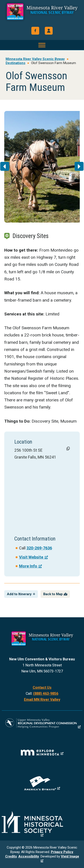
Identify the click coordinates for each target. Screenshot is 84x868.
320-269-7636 (39, 548)
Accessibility (28, 856)
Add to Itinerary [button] (19, 594)
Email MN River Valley (42, 699)
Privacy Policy (62, 852)
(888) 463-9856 (45, 693)
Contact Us (42, 687)
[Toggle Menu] (41, 45)
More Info (28, 566)
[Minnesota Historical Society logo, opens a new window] (42, 824)
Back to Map (53, 594)
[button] (49, 31)
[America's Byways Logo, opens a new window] (42, 783)
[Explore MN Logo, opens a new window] (42, 752)
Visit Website (31, 557)
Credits (11, 856)
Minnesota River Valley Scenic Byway (42, 14)
